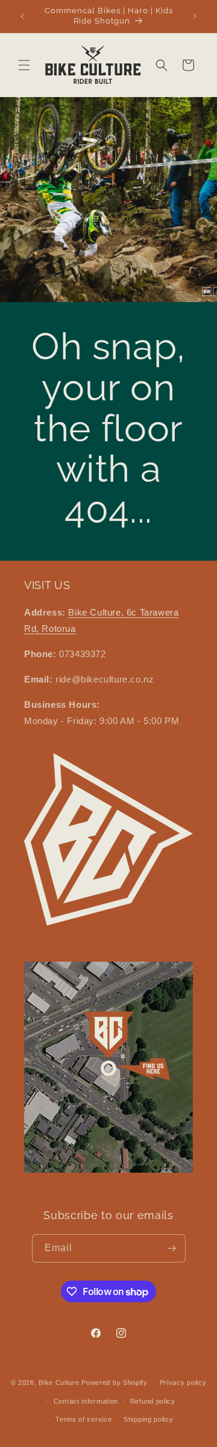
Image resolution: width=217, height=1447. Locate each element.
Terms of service (83, 1419)
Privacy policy (183, 1382)
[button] (24, 65)
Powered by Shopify (114, 1382)
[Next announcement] (194, 16)
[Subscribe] (172, 1248)
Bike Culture (59, 1382)
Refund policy (152, 1401)
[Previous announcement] (22, 16)
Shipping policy (149, 1419)
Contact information (86, 1401)
